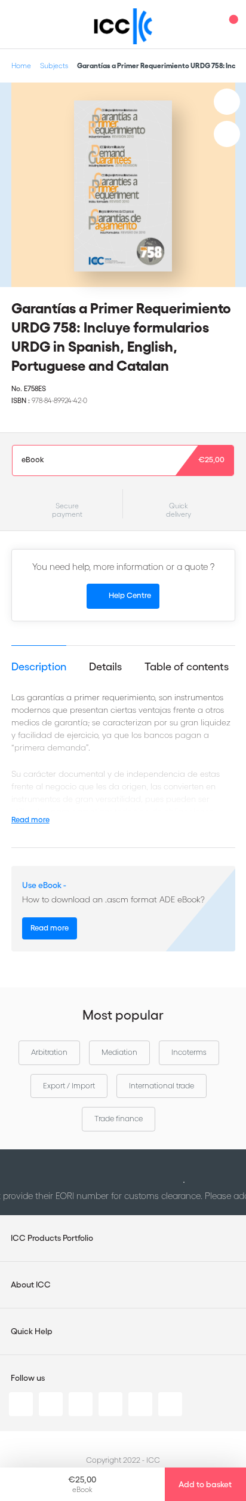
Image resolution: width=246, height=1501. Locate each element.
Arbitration (49, 1052)
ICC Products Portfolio (52, 1238)
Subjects (54, 65)
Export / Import (69, 1085)
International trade (161, 1085)
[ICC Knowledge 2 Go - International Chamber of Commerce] (123, 26)
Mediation (119, 1052)
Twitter (51, 1404)
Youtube (140, 1404)
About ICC (31, 1284)
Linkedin (21, 1404)
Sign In (207, 24)
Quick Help (32, 1331)
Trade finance (118, 1118)
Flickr (170, 1404)
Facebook (81, 1404)
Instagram (110, 1404)
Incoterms (189, 1052)
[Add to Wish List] (227, 102)
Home (21, 65)
